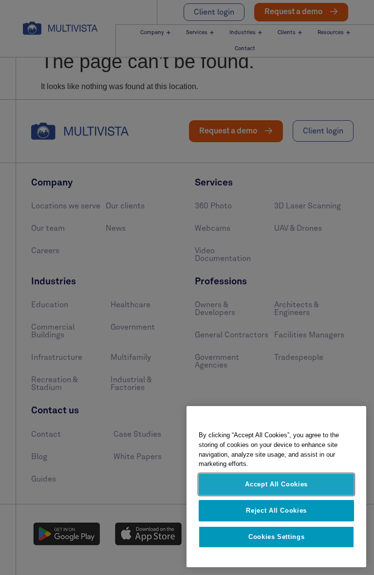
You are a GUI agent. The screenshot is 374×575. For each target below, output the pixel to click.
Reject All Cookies (276, 510)
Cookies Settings (276, 536)
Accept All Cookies (276, 484)
